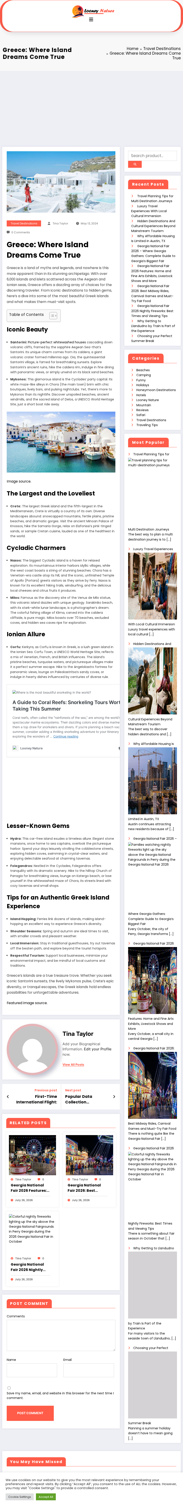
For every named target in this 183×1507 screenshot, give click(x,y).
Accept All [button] (46, 1497)
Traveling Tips (147, 425)
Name (11, 1360)
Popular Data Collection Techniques (78, 1099)
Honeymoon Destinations (156, 390)
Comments (16, 1316)
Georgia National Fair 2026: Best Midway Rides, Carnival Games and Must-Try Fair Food (87, 1188)
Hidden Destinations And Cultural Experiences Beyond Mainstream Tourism (153, 226)
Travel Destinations (24, 223)
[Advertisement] (91, 104)
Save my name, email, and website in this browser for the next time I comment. (60, 1395)
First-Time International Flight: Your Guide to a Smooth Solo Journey (35, 1099)
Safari (140, 415)
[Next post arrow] (114, 1097)
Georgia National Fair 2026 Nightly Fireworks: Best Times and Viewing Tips (29, 1267)
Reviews (142, 410)
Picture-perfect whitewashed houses (57, 342)
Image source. (19, 481)
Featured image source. (27, 1002)
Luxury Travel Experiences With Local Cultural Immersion (149, 211)
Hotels (141, 395)
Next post (73, 1090)
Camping (143, 375)
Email (67, 1360)
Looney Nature (147, 400)
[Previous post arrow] (8, 1097)
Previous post (46, 1090)
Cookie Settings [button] (19, 1497)
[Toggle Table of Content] (51, 315)
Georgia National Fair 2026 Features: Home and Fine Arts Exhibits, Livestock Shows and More (29, 1188)
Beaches (143, 370)
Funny (141, 380)
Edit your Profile (97, 1049)
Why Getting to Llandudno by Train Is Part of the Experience (153, 326)
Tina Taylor (60, 223)
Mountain (143, 405)
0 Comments (20, 232)
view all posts (73, 1064)
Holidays (142, 385)
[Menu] (91, 19)
